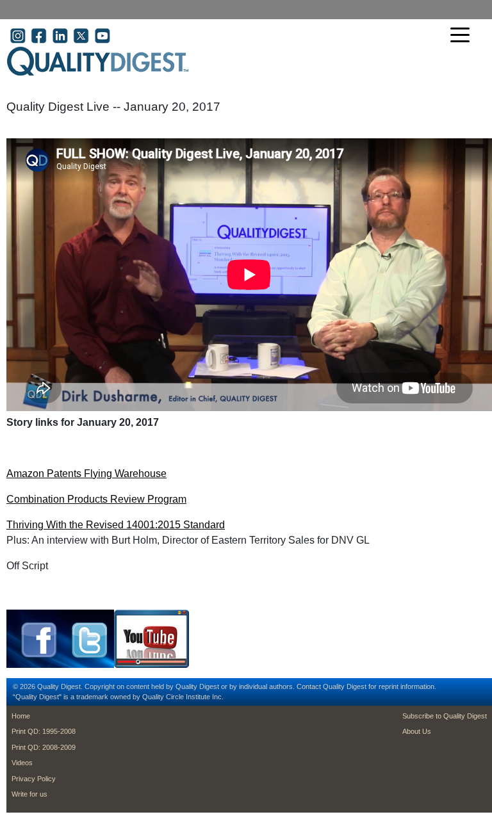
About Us (416, 731)
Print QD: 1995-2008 (44, 731)
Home (21, 716)
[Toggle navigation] (463, 36)
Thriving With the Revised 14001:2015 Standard (115, 524)
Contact (309, 686)
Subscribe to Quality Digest (444, 716)
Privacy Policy (34, 779)
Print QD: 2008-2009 (44, 747)
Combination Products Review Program (96, 499)
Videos (22, 762)
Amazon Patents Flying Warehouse (86, 473)
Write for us (29, 794)
